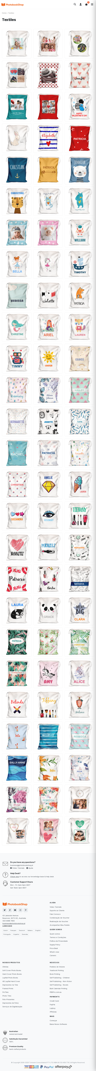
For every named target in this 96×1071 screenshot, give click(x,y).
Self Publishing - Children (60, 978)
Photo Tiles (6, 996)
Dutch (6, 930)
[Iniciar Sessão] (80, 4)
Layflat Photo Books (10, 978)
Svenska (25, 934)
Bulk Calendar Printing (58, 988)
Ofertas (5, 967)
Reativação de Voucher (59, 921)
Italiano (30, 930)
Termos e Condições (58, 937)
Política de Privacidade (59, 941)
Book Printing (55, 974)
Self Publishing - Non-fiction (61, 981)
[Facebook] (10, 910)
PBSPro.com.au (56, 992)
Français (13, 930)
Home (4, 13)
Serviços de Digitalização (12, 1007)
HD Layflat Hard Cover (11, 981)
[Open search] (75, 4)
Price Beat (54, 948)
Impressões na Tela (10, 985)
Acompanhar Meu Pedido (60, 925)
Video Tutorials (18, 868)
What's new (54, 952)
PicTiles (5, 992)
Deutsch (22, 930)
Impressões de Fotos (10, 1003)
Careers (53, 955)
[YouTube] (15, 910)
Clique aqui (14, 877)
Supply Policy (55, 945)
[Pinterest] (26, 910)
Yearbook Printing (57, 970)
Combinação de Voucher (59, 918)
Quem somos (55, 934)
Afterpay (53, 1012)
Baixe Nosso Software (58, 1024)
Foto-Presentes (8, 999)
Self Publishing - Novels (59, 985)
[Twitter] (4, 910)
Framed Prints (7, 988)
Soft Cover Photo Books (11, 970)
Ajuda (30, 868)
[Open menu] (92, 4)
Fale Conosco (55, 914)
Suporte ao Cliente (57, 910)
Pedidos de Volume (57, 967)
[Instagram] (20, 910)
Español (16, 934)
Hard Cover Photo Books (12, 974)
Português (7, 934)
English (37, 930)
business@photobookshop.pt (21, 865)
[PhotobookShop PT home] (12, 4)
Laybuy (52, 1008)
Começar (53, 1020)
